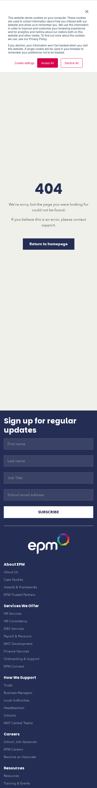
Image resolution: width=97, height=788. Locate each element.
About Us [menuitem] (11, 572)
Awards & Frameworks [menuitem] (20, 587)
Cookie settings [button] (24, 63)
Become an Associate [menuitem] (20, 757)
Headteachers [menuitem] (14, 708)
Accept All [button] (47, 63)
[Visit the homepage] (48, 544)
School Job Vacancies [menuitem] (20, 742)
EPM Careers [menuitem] (13, 749)
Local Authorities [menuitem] (16, 700)
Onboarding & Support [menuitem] (21, 659)
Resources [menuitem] (11, 776)
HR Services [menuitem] (12, 613)
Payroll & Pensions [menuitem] (17, 636)
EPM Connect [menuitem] (14, 666)
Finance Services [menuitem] (16, 651)
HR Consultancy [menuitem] (15, 621)
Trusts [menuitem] (8, 685)
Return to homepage (48, 244)
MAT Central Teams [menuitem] (18, 723)
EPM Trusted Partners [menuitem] (19, 595)
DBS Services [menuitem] (14, 628)
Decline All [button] (72, 63)
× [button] (86, 10)
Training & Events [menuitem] (17, 783)
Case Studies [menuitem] (13, 579)
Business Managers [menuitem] (18, 693)
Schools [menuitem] (10, 715)
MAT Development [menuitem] (18, 644)
